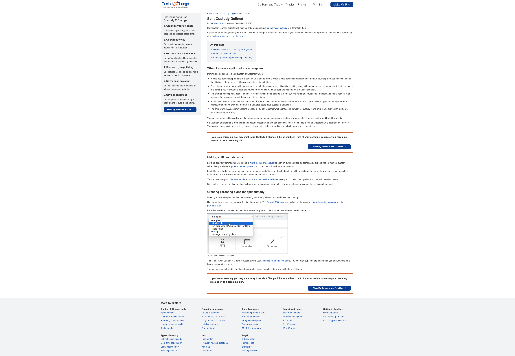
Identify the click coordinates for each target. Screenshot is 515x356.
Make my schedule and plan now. (228, 36)
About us (206, 346)
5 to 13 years (289, 324)
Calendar (165, 316)
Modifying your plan (251, 328)
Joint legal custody (170, 346)
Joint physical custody (171, 338)
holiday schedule (237, 179)
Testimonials (167, 328)
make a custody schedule (262, 162)
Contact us (207, 350)
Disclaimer (247, 346)
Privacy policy (248, 338)
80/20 (223, 316)
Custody (225, 13)
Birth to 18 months (291, 312)
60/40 (210, 316)
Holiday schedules (210, 324)
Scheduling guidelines (334, 316)
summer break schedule (265, 179)
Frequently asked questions (215, 342)
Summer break (209, 328)
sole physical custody (277, 27)
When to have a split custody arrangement (233, 49)
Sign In (323, 4)
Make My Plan (341, 4)
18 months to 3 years (292, 316)
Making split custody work (225, 53)
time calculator (178, 316)
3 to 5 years (288, 320)
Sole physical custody (171, 342)
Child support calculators (335, 320)
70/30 (217, 316)
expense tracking (177, 324)
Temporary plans (250, 324)
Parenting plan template (172, 320)
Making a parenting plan (253, 312)
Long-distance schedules (213, 320)
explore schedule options (241, 166)
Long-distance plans (251, 320)
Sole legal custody (170, 350)
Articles (290, 4)
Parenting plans (330, 312)
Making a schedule (211, 312)
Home (209, 13)
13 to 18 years (289, 328)
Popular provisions (251, 316)
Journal (164, 324)
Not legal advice (250, 350)
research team (220, 23)
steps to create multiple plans (276, 260)
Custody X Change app (278, 202)
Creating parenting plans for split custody (232, 57)
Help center (207, 338)
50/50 (204, 316)
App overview (167, 312)
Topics (217, 13)
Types (233, 13)
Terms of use (248, 342)
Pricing (302, 4)
